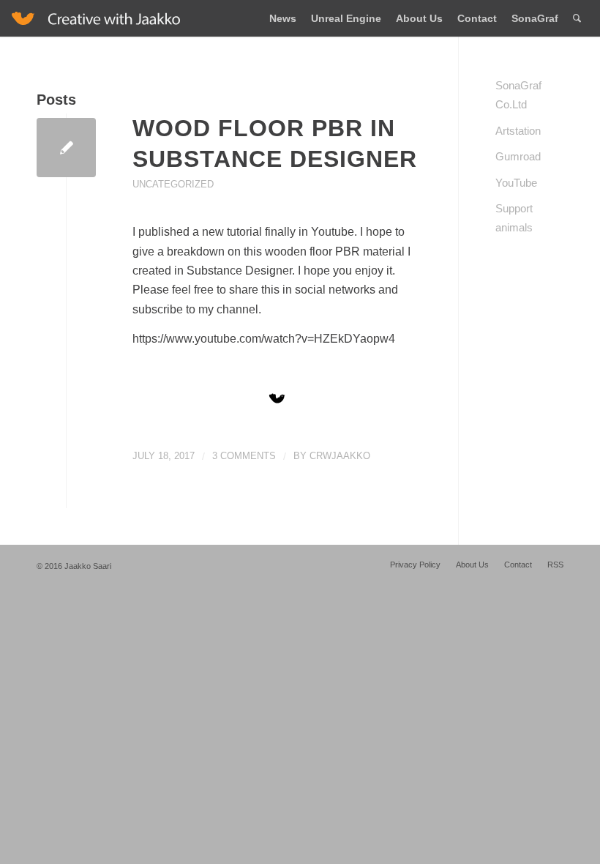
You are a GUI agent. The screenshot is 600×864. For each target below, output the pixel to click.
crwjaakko (340, 455)
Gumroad (518, 156)
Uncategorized (173, 184)
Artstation (518, 130)
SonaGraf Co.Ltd (518, 95)
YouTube (516, 182)
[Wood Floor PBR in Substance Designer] (66, 147)
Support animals (514, 218)
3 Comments (244, 455)
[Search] (577, 18)
